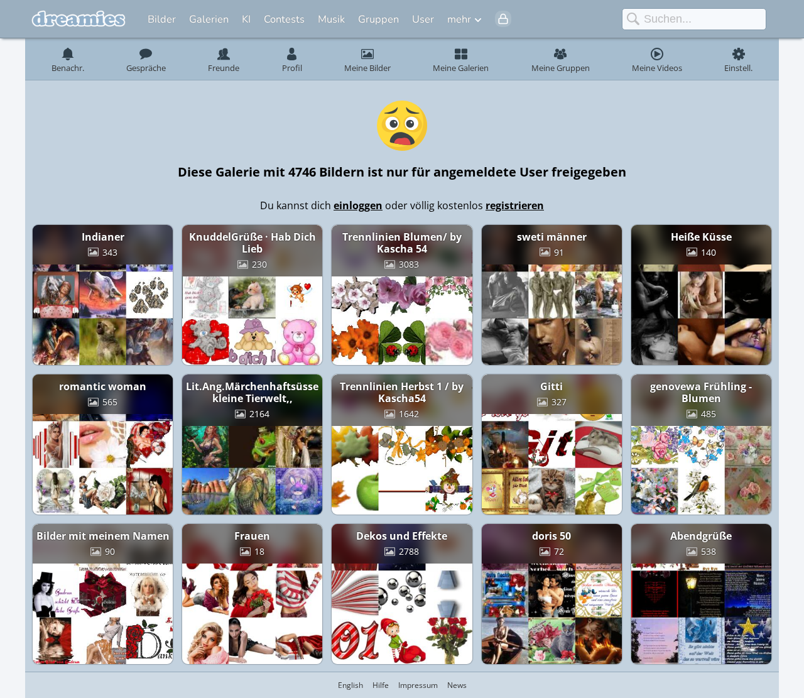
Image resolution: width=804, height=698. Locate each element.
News (457, 685)
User (423, 19)
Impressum (418, 685)
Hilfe (380, 685)
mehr (459, 19)
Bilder (162, 19)
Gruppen (378, 19)
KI (246, 19)
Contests (284, 19)
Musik (331, 19)
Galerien (209, 19)
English (350, 685)
